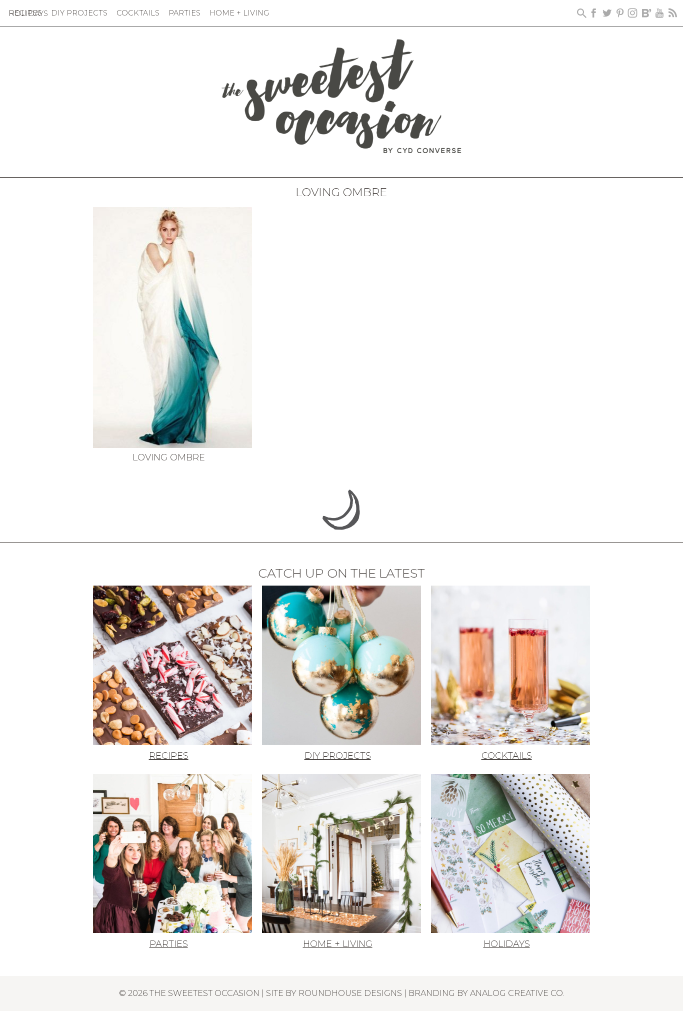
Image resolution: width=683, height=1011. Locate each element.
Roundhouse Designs (350, 993)
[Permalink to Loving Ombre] (172, 327)
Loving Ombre (168, 457)
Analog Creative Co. (517, 993)
